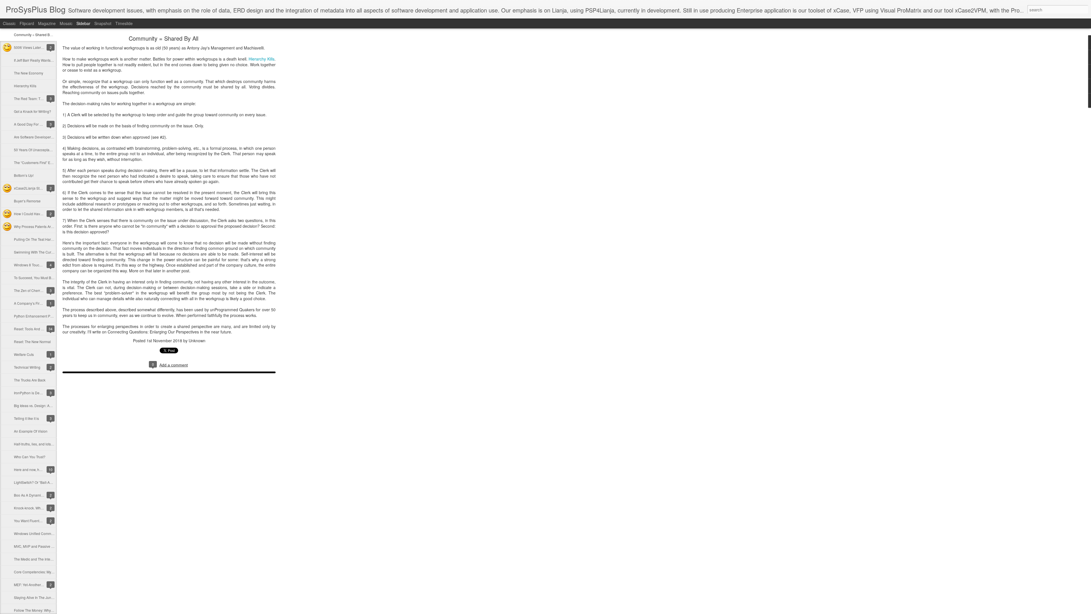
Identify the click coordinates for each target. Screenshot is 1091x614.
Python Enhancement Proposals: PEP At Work (49, 316)
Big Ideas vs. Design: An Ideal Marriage (44, 405)
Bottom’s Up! (24, 175)
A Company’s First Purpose (35, 303)
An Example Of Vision (30, 431)
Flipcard (27, 23)
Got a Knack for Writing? (32, 111)
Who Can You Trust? (29, 456)
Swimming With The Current (35, 252)
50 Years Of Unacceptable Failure (40, 149)
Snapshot (102, 23)
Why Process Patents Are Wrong (39, 226)
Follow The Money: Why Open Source (43, 610)
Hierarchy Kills (25, 85)
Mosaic (66, 23)
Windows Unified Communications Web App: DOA (52, 533)
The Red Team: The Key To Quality (40, 98)
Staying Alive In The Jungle (35, 597)
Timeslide (124, 23)
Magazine (47, 23)
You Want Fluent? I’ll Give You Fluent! (43, 520)
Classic (9, 23)
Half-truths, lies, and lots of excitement (43, 443)
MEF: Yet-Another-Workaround (37, 584)
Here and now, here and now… (38, 469)
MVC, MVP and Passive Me (35, 546)
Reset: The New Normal (32, 341)
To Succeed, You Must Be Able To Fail (43, 277)
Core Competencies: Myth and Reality (43, 571)
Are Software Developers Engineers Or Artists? (50, 136)
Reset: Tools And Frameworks (37, 328)
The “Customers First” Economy (38, 162)
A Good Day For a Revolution (36, 124)
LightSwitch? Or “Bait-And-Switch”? (41, 482)
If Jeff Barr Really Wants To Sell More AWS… (48, 60)
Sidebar (83, 23)
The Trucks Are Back (29, 379)
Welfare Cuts (24, 354)
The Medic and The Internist (35, 559)
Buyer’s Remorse (27, 200)
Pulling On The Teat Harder (35, 239)
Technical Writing (27, 367)
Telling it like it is (26, 418)
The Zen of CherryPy (30, 290)
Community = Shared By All (35, 34)
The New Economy (28, 72)
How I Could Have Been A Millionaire (42, 213)
